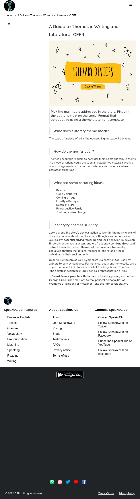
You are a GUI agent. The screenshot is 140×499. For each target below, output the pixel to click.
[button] (130, 5)
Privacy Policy (127, 493)
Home (8, 15)
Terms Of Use (106, 493)
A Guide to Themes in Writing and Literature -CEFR (47, 15)
